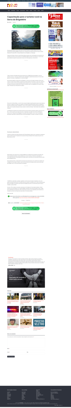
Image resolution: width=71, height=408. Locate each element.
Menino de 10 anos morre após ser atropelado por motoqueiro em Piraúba (13, 327)
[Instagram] (13, 265)
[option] (26, 278)
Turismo (42, 10)
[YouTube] (12, 265)
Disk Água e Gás (18, 0)
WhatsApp (28, 204)
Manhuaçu (23, 399)
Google (29, 202)
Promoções (37, 0)
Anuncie (9, 0)
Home (9, 10)
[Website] (8, 265)
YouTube (24, 204)
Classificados (13, 10)
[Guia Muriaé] (12, 5)
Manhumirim (38, 389)
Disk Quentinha (32, 0)
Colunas (17, 10)
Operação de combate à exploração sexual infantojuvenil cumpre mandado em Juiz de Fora (18, 278)
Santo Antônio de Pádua (54, 399)
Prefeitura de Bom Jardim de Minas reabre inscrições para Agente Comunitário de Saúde (39, 328)
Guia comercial (22, 10)
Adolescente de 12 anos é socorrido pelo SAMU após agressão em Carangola (37, 314)
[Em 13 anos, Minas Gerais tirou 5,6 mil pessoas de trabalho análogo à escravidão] (13, 296)
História (27, 10)
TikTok (39, 202)
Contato (12, 0)
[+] (58, 399)
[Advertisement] (26, 68)
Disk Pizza (28, 0)
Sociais (39, 10)
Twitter (42, 202)
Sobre (34, 402)
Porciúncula (52, 398)
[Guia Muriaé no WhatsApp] (26, 26)
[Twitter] (11, 265)
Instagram (25, 202)
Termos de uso (37, 402)
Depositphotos (59, 86)
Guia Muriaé (9, 22)
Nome (8, 348)
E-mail (8, 352)
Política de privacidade (43, 402)
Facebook (21, 202)
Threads (36, 202)
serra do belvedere (26, 213)
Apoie (48, 402)
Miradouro (8, 398)
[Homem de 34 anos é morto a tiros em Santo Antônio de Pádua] (26, 322)
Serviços (35, 10)
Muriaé (8, 399)
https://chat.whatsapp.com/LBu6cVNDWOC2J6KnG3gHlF (29, 197)
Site (27, 352)
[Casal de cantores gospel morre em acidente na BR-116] (39, 296)
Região (10, 274)
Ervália (23, 398)
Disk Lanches (24, 0)
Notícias (31, 10)
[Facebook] (10, 265)
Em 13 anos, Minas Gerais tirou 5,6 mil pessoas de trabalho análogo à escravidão (13, 301)
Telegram (32, 202)
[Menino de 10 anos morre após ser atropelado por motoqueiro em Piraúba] (13, 322)
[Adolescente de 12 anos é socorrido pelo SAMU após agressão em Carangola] (39, 309)
